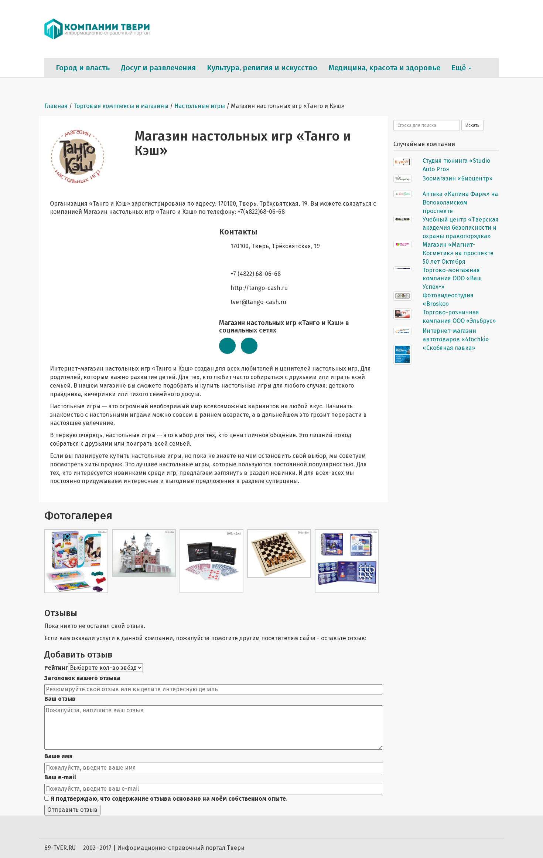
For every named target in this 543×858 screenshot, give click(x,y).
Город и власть (83, 67)
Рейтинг (56, 667)
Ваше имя (58, 756)
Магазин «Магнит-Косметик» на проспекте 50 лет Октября (458, 253)
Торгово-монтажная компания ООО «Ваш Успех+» (452, 279)
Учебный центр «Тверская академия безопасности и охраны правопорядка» (461, 228)
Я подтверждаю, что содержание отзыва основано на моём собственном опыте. (168, 798)
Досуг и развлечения (158, 67)
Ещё (459, 67)
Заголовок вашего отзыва (82, 678)
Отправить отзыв (72, 809)
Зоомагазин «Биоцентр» (457, 178)
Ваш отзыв (59, 698)
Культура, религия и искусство (262, 67)
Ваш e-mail (60, 777)
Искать (472, 125)
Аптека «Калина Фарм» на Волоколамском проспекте (460, 202)
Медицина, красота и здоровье (384, 67)
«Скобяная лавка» (449, 347)
